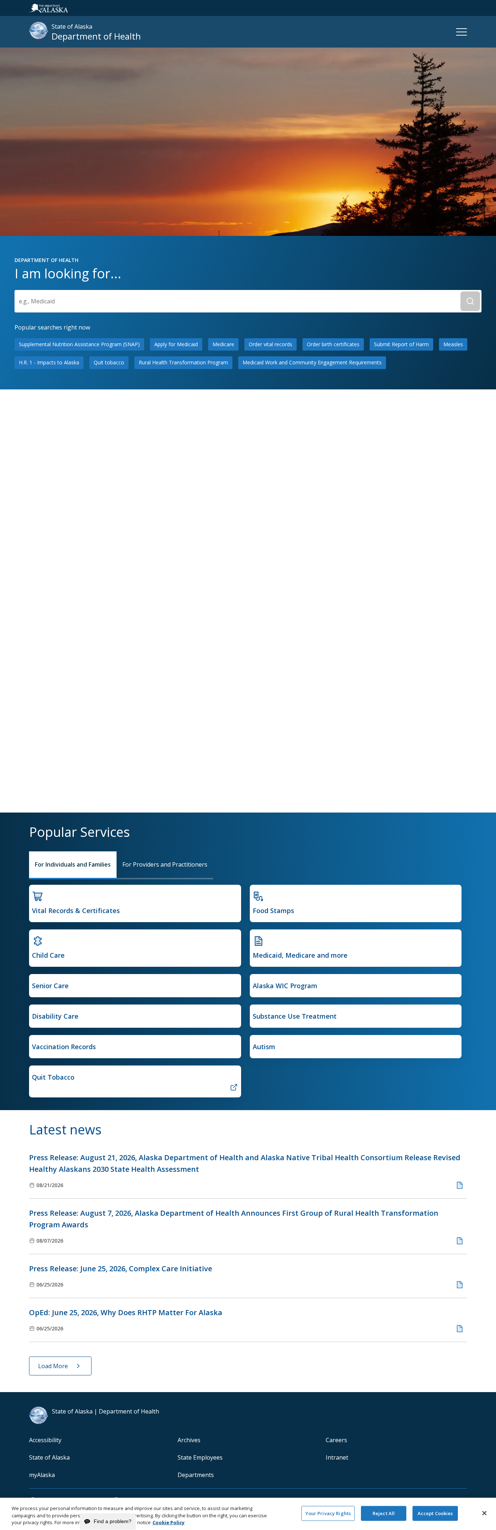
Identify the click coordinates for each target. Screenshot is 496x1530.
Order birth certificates (333, 344)
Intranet (337, 1457)
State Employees (200, 1457)
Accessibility (45, 1440)
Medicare (223, 344)
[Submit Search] (470, 301)
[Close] (484, 1513)
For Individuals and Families (73, 864)
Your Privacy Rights (328, 1513)
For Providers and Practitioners (164, 864)
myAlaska (42, 1475)
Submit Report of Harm (401, 344)
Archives (189, 1440)
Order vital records (270, 344)
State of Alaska (49, 1457)
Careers (336, 1440)
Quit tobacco (109, 362)
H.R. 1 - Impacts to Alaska (49, 362)
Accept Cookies (435, 1513)
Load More (53, 1366)
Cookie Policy (168, 1522)
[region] (248, 1514)
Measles (453, 344)
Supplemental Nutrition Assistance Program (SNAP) (79, 344)
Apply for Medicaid (176, 344)
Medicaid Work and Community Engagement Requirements (312, 362)
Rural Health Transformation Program (183, 362)
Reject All (384, 1513)
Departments (196, 1475)
